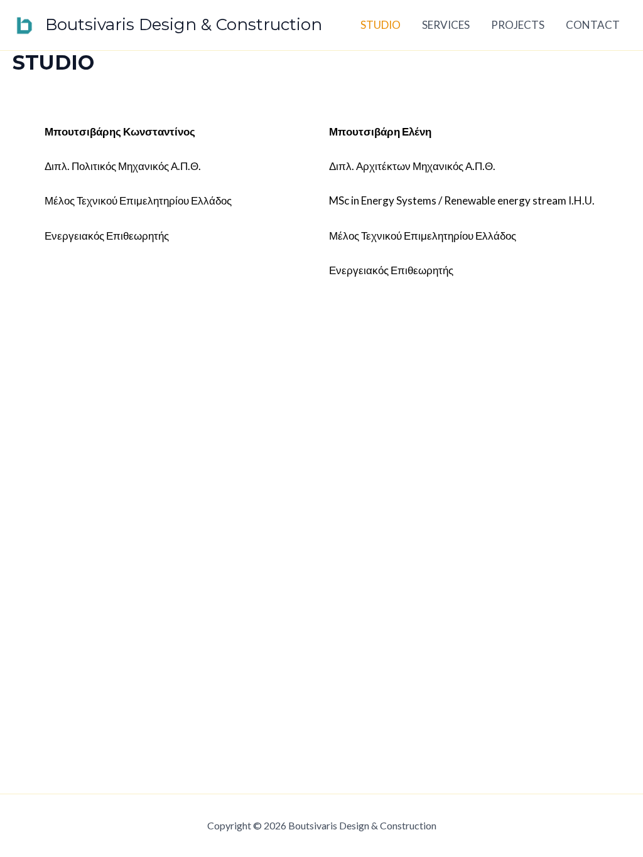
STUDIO (380, 24)
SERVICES (446, 24)
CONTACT (593, 24)
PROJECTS (517, 24)
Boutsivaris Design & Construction (183, 24)
